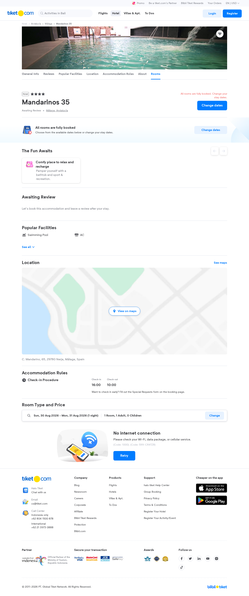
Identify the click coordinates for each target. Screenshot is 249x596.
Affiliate (78, 511)
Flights (113, 485)
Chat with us (38, 492)
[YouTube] (208, 558)
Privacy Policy (151, 498)
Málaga (48, 23)
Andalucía (36, 23)
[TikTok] (181, 567)
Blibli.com (80, 531)
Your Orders (214, 3)
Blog (76, 485)
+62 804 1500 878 (42, 518)
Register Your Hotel (155, 511)
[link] (212, 13)
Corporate (80, 505)
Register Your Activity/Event (160, 518)
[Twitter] (190, 558)
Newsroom (80, 492)
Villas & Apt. (116, 498)
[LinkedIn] (199, 558)
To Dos (113, 505)
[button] (124, 311)
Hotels (112, 492)
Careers (78, 498)
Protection (80, 524)
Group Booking (152, 492)
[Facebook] (181, 558)
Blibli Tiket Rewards (192, 3)
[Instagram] (216, 558)
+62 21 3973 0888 (42, 527)
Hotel (24, 23)
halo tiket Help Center (156, 485)
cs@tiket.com (39, 503)
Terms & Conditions (155, 505)
